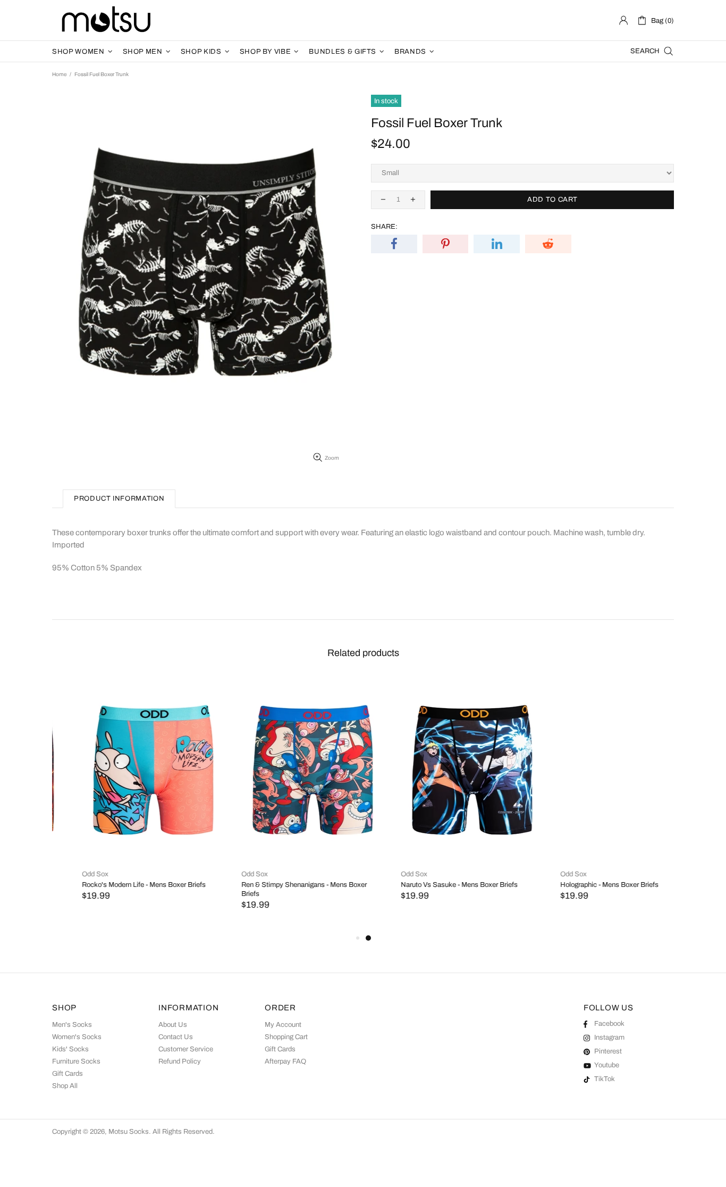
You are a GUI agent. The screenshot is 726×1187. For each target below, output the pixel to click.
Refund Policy (179, 1061)
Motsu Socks (105, 20)
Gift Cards (67, 1073)
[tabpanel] (442, 800)
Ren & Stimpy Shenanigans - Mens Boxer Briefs (274, 889)
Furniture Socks (76, 1061)
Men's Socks (72, 1024)
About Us (172, 1024)
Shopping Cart (286, 1037)
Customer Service (185, 1049)
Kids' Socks (70, 1049)
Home (59, 74)
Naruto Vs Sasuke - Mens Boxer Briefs (429, 885)
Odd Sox (65, 874)
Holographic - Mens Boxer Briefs (579, 885)
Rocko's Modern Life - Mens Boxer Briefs (114, 885)
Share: (384, 226)
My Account (283, 1024)
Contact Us (175, 1037)
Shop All (65, 1086)
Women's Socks (77, 1037)
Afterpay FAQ (285, 1061)
